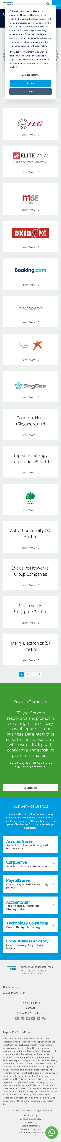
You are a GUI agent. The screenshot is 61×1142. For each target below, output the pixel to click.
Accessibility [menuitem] (30, 1122)
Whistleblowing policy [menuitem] (30, 1118)
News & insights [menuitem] (30, 1002)
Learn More (29, 134)
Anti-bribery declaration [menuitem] (31, 1132)
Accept (30, 83)
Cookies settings (30, 74)
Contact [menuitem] (30, 1007)
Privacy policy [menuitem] (30, 1115)
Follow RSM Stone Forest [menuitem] (30, 1013)
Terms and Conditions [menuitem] (30, 1129)
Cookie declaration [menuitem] (30, 1125)
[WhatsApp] (51, 1132)
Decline (30, 91)
